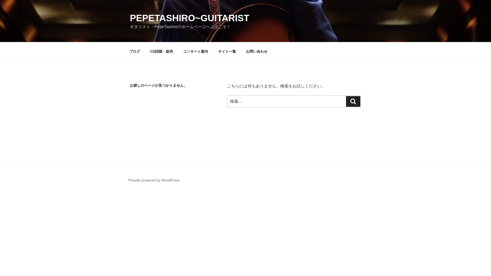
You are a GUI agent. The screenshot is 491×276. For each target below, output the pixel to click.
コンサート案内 (195, 51)
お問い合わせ (256, 51)
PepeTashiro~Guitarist (189, 18)
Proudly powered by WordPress (154, 180)
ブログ (134, 51)
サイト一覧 (227, 51)
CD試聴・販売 (161, 51)
